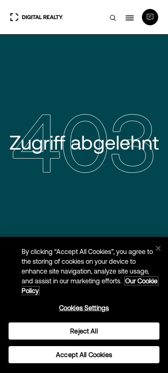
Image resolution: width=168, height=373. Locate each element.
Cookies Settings (84, 307)
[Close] (158, 248)
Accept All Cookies (84, 354)
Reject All (84, 331)
